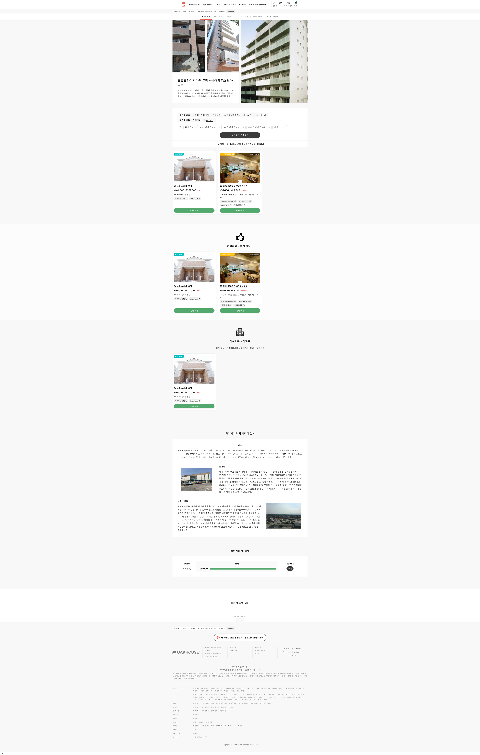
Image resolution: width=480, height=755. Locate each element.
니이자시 (219, 703)
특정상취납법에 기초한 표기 (213, 653)
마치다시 (196, 699)
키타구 (195, 697)
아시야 (240, 726)
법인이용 (242, 4)
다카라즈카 (196, 726)
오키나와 (175, 737)
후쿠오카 (196, 733)
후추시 (283, 697)
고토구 (243, 694)
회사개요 (207, 650)
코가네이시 (203, 699)
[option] (194, 168)
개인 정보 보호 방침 (211, 656)
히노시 (211, 699)
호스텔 (257, 653)
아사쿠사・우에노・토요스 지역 (234, 691)
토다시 (212, 703)
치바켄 (174, 707)
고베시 (212, 726)
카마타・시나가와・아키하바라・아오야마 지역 (207, 691)
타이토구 (229, 694)
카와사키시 (205, 711)
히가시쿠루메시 (228, 699)
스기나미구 (295, 694)
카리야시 (196, 714)
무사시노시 (268, 697)
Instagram (298, 652)
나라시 (195, 729)
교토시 (195, 718)
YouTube (292, 655)
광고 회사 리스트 (260, 650)
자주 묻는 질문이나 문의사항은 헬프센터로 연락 (242, 637)
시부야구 (280, 694)
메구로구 (258, 694)
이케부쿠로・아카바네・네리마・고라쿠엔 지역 (238, 688)
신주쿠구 (216, 694)
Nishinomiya (232, 726)
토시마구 (303, 694)
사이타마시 (196, 703)
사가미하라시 (214, 711)
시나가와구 (250, 694)
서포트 (274, 6)
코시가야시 (237, 703)
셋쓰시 (201, 722)
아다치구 (226, 697)
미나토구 (209, 694)
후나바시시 (205, 707)
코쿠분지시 (218, 699)
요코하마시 (196, 711)
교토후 (174, 718)
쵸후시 (298, 697)
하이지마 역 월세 (272, 16)
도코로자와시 (228, 703)
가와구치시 (205, 703)
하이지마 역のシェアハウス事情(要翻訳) (249, 16)
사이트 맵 (258, 647)
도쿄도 (174, 688)
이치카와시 (196, 707)
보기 (290, 569)
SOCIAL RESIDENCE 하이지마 (234, 186)
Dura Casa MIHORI (183, 186)
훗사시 (260, 699)
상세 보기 (194, 210)
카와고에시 (245, 703)
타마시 (237, 699)
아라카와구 (202, 697)
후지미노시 (254, 703)
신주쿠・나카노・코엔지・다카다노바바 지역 (269, 688)
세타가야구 (272, 694)
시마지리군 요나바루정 (200, 737)
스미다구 (236, 694)
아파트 (229, 16)
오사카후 (175, 722)
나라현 (174, 729)
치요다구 (196, 694)
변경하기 (262, 115)
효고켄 (174, 726)
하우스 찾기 (206, 16)
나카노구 (287, 694)
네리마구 (219, 697)
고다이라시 (252, 699)
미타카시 (276, 697)
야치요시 (230, 707)
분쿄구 (223, 694)
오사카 (195, 722)
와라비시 (262, 703)
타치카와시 (260, 697)
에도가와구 (242, 697)
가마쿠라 (223, 711)
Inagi (265, 699)
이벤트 (217, 4)
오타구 (265, 694)
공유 (259, 144)
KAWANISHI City (221, 726)
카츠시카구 (234, 697)
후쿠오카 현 (176, 733)
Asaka (268, 703)
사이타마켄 (175, 703)
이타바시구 (211, 697)
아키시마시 (290, 697)
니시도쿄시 (244, 699)
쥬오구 (202, 694)
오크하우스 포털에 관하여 (213, 647)
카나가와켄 (175, 711)
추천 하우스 (218, 16)
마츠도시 (223, 707)
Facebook (287, 652)
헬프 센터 (233, 647)
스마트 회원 (233, 650)
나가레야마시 (214, 707)
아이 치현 (175, 714)
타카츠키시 (208, 722)
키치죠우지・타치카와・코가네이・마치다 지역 (207, 688)
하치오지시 (251, 697)
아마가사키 (205, 726)
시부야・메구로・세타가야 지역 (294, 688)
